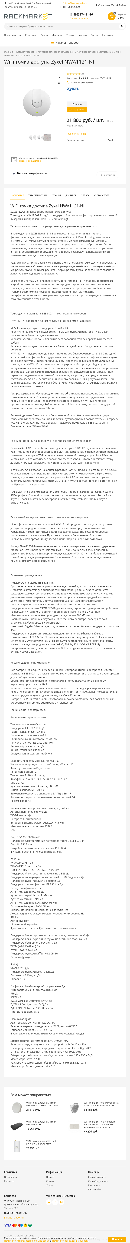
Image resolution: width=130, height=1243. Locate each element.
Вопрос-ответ (101, 195)
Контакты (107, 35)
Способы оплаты (97, 1176)
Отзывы (56, 195)
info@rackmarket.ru (77, 3)
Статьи (94, 35)
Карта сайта (94, 1189)
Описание (18, 195)
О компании (10, 1176)
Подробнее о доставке (30, 160)
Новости (82, 35)
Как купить (94, 1185)
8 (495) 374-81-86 (81, 14)
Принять (117, 1239)
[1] (68, 74)
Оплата (44, 35)
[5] (79, 74)
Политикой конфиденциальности (70, 1240)
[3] (73, 74)
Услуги (70, 35)
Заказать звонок (79, 18)
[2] (70, 74)
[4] (76, 74)
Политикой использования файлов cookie (26, 1240)
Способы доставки (98, 1181)
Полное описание (76, 133)
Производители (13, 35)
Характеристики (37, 195)
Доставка (57, 35)
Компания (30, 35)
